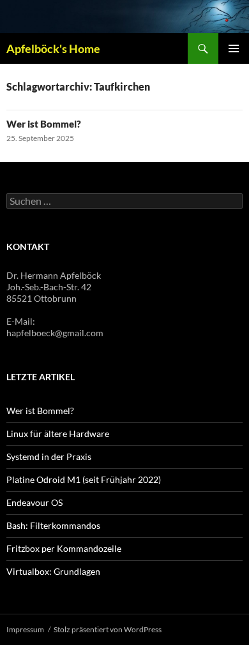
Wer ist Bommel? (43, 124)
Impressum (25, 629)
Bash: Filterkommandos (53, 525)
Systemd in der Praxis (48, 456)
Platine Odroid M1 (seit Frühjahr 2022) (83, 479)
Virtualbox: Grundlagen (53, 571)
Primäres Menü (233, 48)
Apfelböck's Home (53, 48)
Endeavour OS (34, 502)
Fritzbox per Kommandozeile (63, 548)
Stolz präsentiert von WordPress (108, 629)
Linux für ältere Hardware (57, 433)
